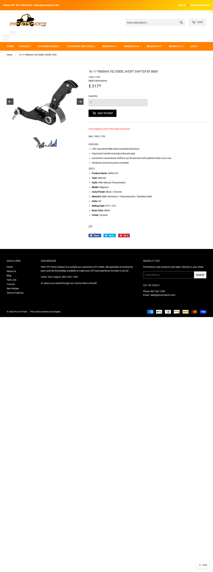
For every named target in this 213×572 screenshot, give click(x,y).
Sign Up (200, 275)
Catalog (24, 46)
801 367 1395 (158, 291)
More (194, 46)
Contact (11, 284)
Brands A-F (109, 46)
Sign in (182, 5)
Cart (200, 22)
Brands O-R (154, 46)
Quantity (93, 96)
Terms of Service (15, 292)
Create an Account (200, 5)
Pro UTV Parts (20, 311)
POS (32, 311)
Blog (9, 275)
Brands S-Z (176, 46)
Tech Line (11, 280)
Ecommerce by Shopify (49, 311)
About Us (11, 271)
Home (10, 46)
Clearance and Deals (81, 46)
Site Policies (13, 288)
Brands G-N (131, 46)
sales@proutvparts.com (162, 295)
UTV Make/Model (49, 46)
